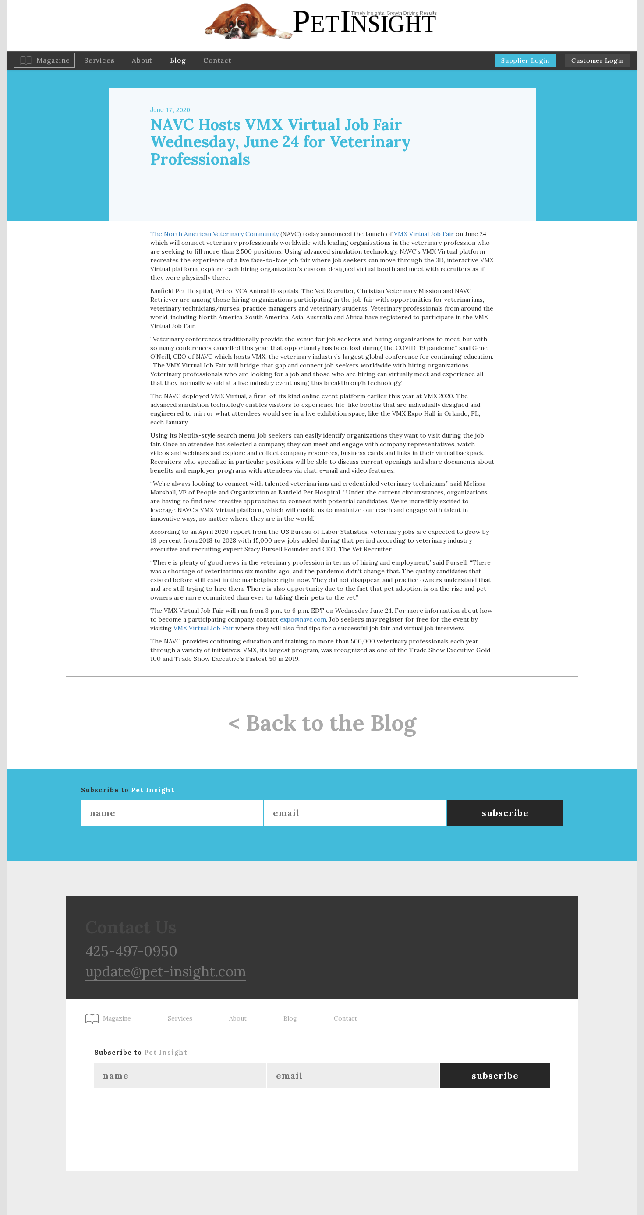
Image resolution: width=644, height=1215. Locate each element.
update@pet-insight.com (165, 971)
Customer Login (597, 60)
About (142, 60)
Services (99, 60)
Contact (217, 60)
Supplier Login (525, 60)
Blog (178, 60)
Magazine (53, 60)
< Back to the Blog (322, 723)
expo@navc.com (303, 619)
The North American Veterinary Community (214, 234)
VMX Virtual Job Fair (424, 234)
